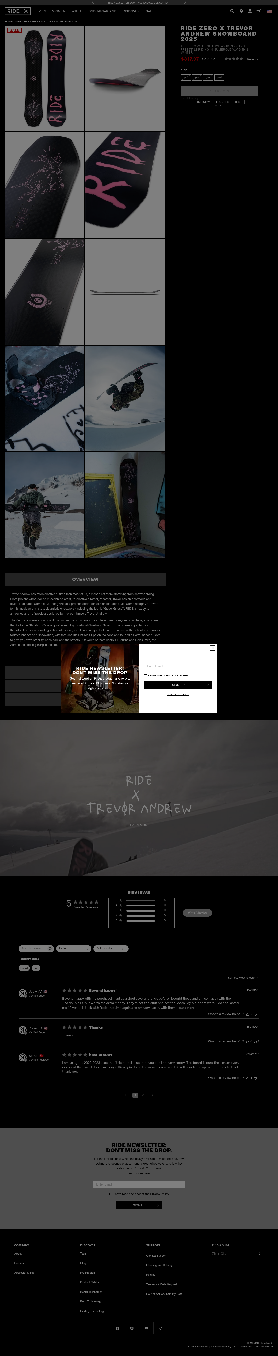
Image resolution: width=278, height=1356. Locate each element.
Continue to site (178, 694)
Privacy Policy (199, 675)
